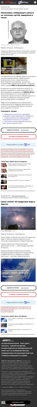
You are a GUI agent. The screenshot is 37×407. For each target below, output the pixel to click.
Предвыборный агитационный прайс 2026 (17, 353)
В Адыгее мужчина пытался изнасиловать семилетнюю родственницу (19, 170)
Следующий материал (18, 402)
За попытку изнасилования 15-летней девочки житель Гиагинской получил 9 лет (20, 186)
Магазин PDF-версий (17, 346)
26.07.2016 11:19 (5, 7)
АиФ (13, 231)
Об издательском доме (10, 343)
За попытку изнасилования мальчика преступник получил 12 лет (17, 122)
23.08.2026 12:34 (5, 196)
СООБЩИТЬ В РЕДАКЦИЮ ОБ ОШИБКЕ (14, 355)
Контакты (5, 346)
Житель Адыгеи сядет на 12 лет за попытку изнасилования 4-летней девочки (19, 164)
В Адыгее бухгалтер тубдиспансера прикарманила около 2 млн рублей (16, 119)
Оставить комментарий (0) (19, 136)
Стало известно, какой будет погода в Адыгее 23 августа (15, 272)
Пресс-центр (24, 343)
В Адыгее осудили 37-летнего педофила (19, 180)
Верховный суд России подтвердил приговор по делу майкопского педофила (18, 115)
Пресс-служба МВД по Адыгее (10, 45)
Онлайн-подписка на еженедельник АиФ (16, 348)
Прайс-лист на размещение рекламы (15, 350)
